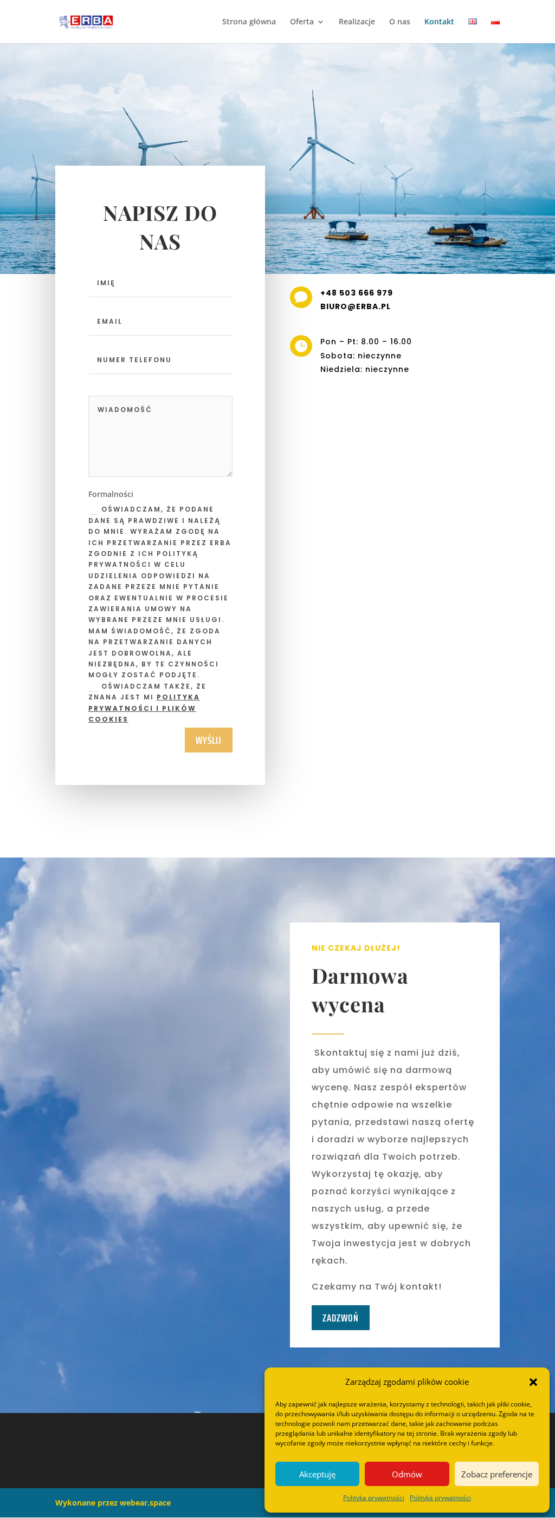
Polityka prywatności (373, 1497)
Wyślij (209, 740)
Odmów (407, 1474)
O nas (399, 22)
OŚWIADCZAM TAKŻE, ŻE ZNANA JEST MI (147, 703)
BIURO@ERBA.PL (355, 306)
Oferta (302, 22)
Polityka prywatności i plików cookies (144, 708)
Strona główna (249, 22)
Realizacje (357, 22)
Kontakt (439, 22)
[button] (533, 1382)
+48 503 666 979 (356, 292)
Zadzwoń (340, 1317)
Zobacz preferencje (496, 1474)
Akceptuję (317, 1474)
